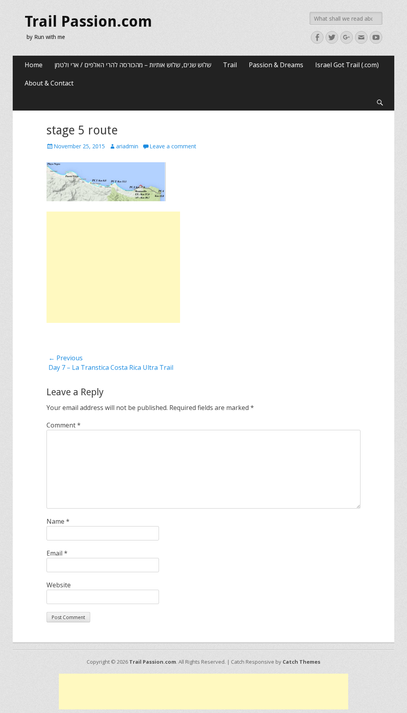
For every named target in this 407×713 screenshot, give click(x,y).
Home (34, 64)
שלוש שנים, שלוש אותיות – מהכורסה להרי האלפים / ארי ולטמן (132, 64)
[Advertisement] (113, 267)
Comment (64, 425)
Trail (230, 64)
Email (57, 553)
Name (58, 521)
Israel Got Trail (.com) (347, 64)
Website (59, 585)
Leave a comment (172, 146)
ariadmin (127, 146)
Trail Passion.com (88, 21)
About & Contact (49, 83)
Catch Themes (301, 661)
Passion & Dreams (276, 64)
